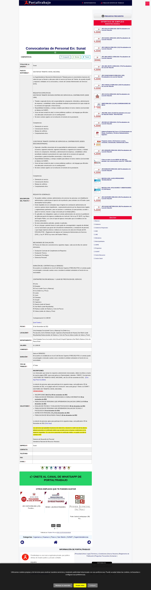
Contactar (113, 556)
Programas (98, 248)
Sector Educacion (100, 255)
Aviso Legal (86, 554)
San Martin (61, 537)
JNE (96, 234)
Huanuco (46, 537)
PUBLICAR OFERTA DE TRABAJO (113, 3)
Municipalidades (100, 241)
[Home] (56, 543)
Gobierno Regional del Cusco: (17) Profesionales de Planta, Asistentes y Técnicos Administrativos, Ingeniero (117, 133)
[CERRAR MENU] (147, 4)
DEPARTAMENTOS (90, 3)
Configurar (92, 585)
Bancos (97, 221)
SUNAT (70, 537)
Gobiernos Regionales (101, 227)
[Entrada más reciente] (22, 543)
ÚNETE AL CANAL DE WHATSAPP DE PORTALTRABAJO (57, 478)
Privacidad (78, 554)
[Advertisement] (55, 27)
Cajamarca (37, 537)
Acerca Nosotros (113, 554)
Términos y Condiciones (99, 554)
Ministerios (98, 238)
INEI (96, 231)
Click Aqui (48, 423)
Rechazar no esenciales (62, 585)
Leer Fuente (37, 322)
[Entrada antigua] (89, 543)
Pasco (53, 537)
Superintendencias (81, 537)
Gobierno (98, 224)
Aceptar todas (80, 585)
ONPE (97, 245)
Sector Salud (99, 258)
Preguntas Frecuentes (102, 556)
